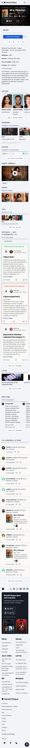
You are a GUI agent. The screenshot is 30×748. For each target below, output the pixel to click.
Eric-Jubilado (17, 251)
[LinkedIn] (24, 589)
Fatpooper (17, 290)
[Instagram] (17, 589)
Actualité (4, 652)
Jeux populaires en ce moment (8, 674)
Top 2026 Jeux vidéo (6, 660)
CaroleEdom (10, 545)
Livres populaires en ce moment (21, 673)
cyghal (8, 489)
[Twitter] (11, 589)
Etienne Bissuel (11, 500)
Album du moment (21, 693)
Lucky (18, 647)
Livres (18, 656)
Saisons (5, 147)
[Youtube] (27, 589)
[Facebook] (14, 589)
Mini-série (17, 58)
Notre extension (7, 709)
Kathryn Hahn (6, 109)
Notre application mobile (9, 706)
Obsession (5, 646)
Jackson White (18, 109)
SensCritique (5, 7)
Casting (5, 91)
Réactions (6, 397)
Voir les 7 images (7, 190)
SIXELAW (9, 570)
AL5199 (8, 468)
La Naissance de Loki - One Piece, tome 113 (7, 689)
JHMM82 (9, 535)
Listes (4, 371)
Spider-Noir (19, 645)
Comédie (16, 7)
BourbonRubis (10, 479)
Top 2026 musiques (22, 682)
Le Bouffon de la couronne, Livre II (21, 668)
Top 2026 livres (21, 660)
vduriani (9, 457)
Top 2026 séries (21, 642)
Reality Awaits (20, 689)
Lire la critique (8, 277)
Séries (10, 7)
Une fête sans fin (7, 684)
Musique (19, 678)
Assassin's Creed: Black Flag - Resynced (7, 668)
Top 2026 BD (6, 682)
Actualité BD (6, 694)
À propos (5, 703)
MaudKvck (9, 510)
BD (3, 678)
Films (4, 639)
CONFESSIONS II (21, 686)
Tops (3, 209)
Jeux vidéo (7, 656)
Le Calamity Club (21, 663)
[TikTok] (21, 589)
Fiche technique (7, 68)
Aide (3, 712)
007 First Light (6, 663)
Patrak (8, 447)
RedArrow (16, 328)
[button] (27, 2)
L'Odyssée (5, 649)
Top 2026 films (6, 643)
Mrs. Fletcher (23, 7)
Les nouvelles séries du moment (21, 651)
